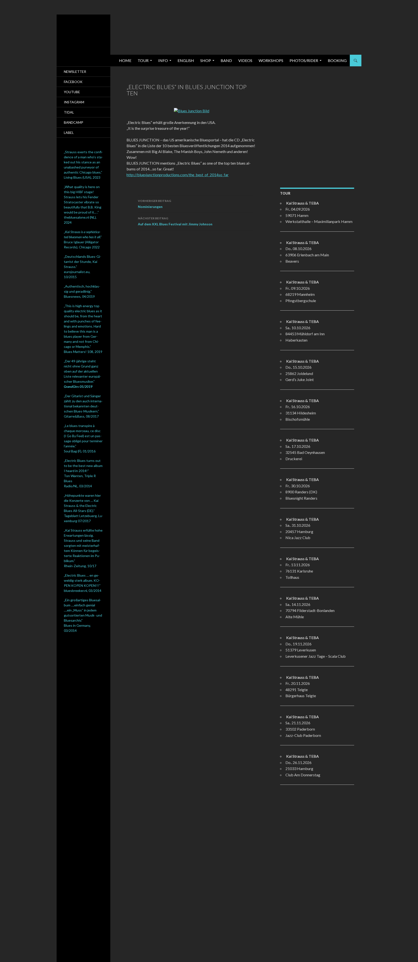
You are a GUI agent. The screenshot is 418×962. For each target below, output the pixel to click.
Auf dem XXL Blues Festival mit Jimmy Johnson (175, 221)
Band (226, 60)
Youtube (72, 92)
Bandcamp (73, 122)
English (186, 60)
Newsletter (75, 71)
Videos (245, 60)
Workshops (271, 60)
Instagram (74, 102)
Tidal (69, 112)
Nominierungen (154, 204)
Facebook (73, 82)
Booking (337, 60)
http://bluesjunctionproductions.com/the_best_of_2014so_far (178, 174)
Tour (143, 60)
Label (69, 132)
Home (125, 60)
